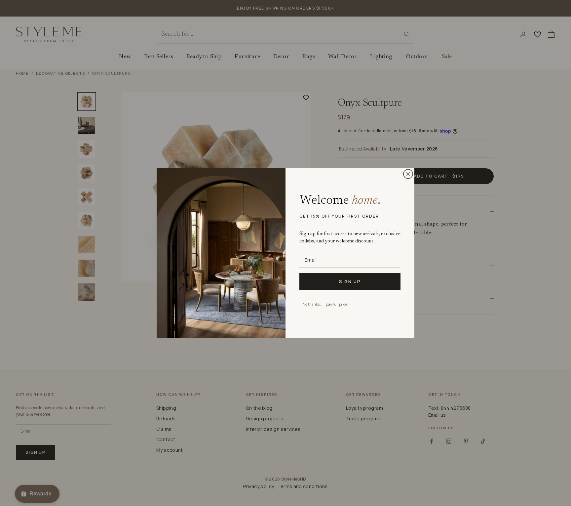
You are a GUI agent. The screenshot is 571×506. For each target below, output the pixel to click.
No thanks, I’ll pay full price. (325, 304)
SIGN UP (350, 281)
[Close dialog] (408, 174)
